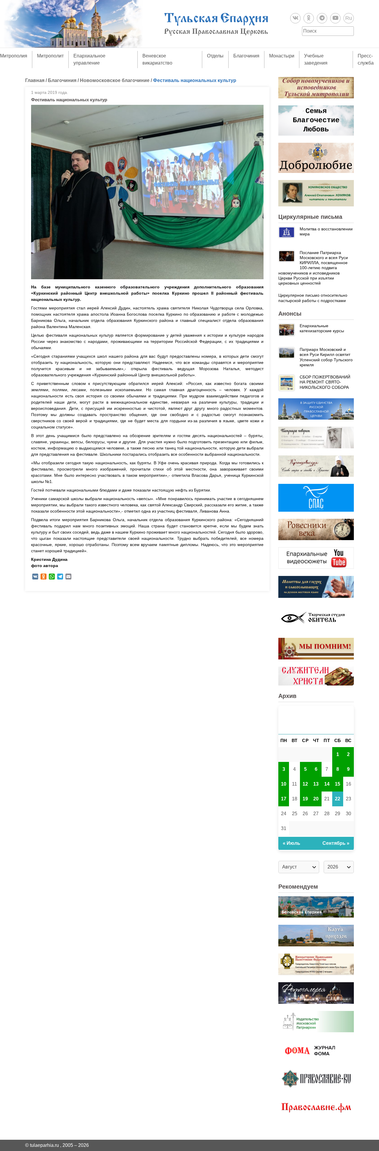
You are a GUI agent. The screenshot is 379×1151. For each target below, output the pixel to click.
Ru (348, 18)
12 (305, 783)
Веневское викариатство (157, 59)
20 (316, 798)
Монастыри (281, 55)
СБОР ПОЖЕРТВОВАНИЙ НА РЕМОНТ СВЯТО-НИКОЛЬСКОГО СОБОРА (325, 382)
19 (305, 798)
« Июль (291, 843)
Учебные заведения (315, 59)
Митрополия (13, 55)
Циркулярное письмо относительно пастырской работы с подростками (312, 298)
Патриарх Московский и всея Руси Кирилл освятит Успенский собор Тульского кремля (326, 357)
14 (327, 783)
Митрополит (50, 55)
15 (337, 783)
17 (283, 798)
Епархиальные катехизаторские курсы (322, 328)
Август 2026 (316, 719)
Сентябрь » (335, 843)
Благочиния (246, 55)
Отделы (215, 55)
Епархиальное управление (89, 59)
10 (283, 783)
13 (316, 783)
